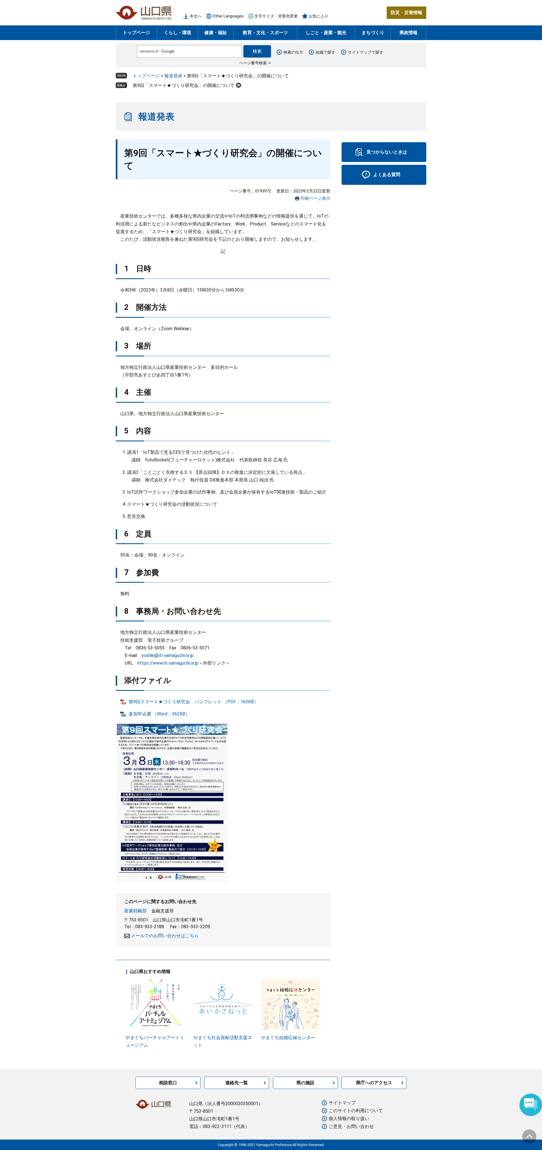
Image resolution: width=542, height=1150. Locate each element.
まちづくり (373, 32)
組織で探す (325, 52)
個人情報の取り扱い (349, 1118)
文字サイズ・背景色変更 (276, 16)
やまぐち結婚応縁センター (288, 1037)
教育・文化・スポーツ (265, 32)
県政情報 (408, 32)
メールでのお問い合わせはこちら (165, 935)
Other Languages (228, 16)
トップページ (136, 32)
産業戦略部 (135, 911)
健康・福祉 (215, 32)
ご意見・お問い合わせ (351, 1126)
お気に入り (318, 16)
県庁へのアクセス (374, 1082)
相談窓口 (168, 1082)
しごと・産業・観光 (326, 32)
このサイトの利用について (356, 1110)
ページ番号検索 (253, 63)
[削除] (238, 85)
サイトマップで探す (365, 52)
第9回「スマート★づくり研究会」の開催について (184, 85)
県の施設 (305, 1082)
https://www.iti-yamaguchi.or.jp (167, 663)
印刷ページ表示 (315, 198)
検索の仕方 (293, 52)
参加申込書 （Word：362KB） (159, 714)
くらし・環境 (177, 32)
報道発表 (173, 75)
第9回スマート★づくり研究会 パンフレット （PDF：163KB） (193, 701)
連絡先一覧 (236, 1082)
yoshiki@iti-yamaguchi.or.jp (167, 655)
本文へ (196, 16)
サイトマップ (342, 1102)
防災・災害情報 (406, 12)
